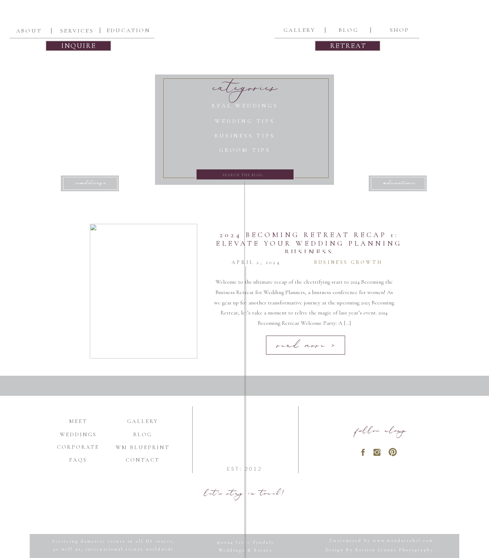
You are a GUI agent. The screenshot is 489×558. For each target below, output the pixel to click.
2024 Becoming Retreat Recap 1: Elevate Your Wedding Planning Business (309, 243)
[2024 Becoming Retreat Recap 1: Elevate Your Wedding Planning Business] (143, 291)
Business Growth (348, 262)
